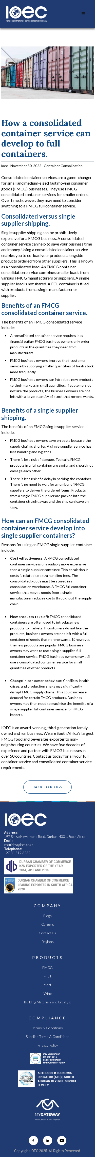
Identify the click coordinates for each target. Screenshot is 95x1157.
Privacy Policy (47, 1045)
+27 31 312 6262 (17, 853)
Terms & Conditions (47, 1028)
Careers (47, 924)
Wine (48, 993)
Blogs (47, 916)
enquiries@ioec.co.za (19, 845)
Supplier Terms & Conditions (47, 1037)
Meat (47, 985)
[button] (84, 14)
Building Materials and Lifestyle (47, 1002)
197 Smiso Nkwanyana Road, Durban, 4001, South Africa (45, 837)
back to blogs (47, 787)
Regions (48, 942)
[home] (26, 14)
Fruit (47, 976)
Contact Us (47, 933)
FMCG (47, 968)
